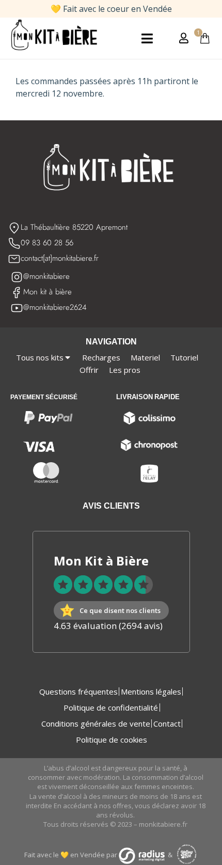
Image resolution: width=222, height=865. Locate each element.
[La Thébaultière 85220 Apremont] (14, 228)
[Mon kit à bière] (16, 292)
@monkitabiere (46, 276)
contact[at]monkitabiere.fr (60, 258)
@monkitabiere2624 (55, 307)
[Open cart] (205, 38)
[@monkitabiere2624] (16, 308)
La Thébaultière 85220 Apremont (74, 227)
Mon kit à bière (47, 291)
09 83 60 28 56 (47, 242)
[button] (147, 38)
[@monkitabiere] (16, 277)
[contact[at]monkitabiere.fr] (14, 259)
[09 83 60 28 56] (14, 243)
